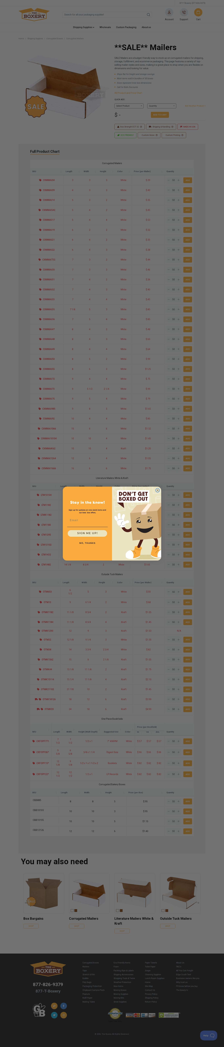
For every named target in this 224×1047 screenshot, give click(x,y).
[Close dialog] (158, 490)
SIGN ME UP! (87, 533)
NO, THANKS (87, 543)
